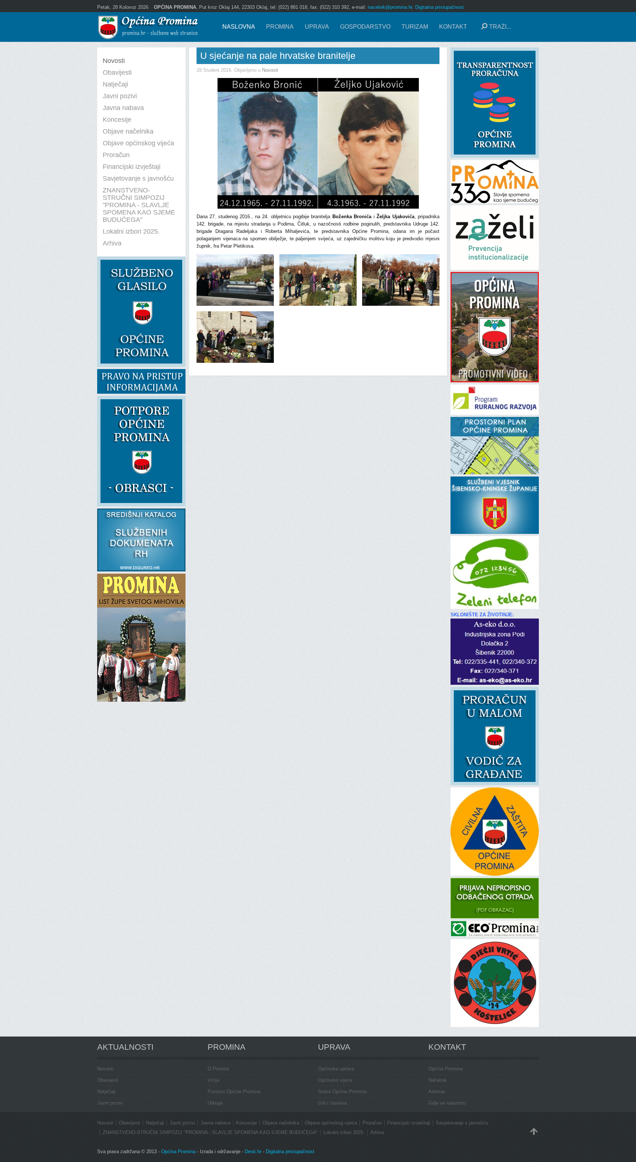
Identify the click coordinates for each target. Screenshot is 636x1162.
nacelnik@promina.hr (390, 7)
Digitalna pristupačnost (439, 7)
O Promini (218, 1068)
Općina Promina (445, 1068)
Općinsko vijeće (335, 1080)
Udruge (215, 1103)
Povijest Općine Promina (234, 1091)
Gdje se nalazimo (447, 1103)
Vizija (213, 1080)
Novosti (270, 70)
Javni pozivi (110, 1103)
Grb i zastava (332, 1103)
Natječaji (106, 1091)
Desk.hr (253, 1151)
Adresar (436, 1091)
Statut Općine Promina (342, 1091)
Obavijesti (108, 1080)
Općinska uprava (336, 1068)
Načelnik (437, 1080)
